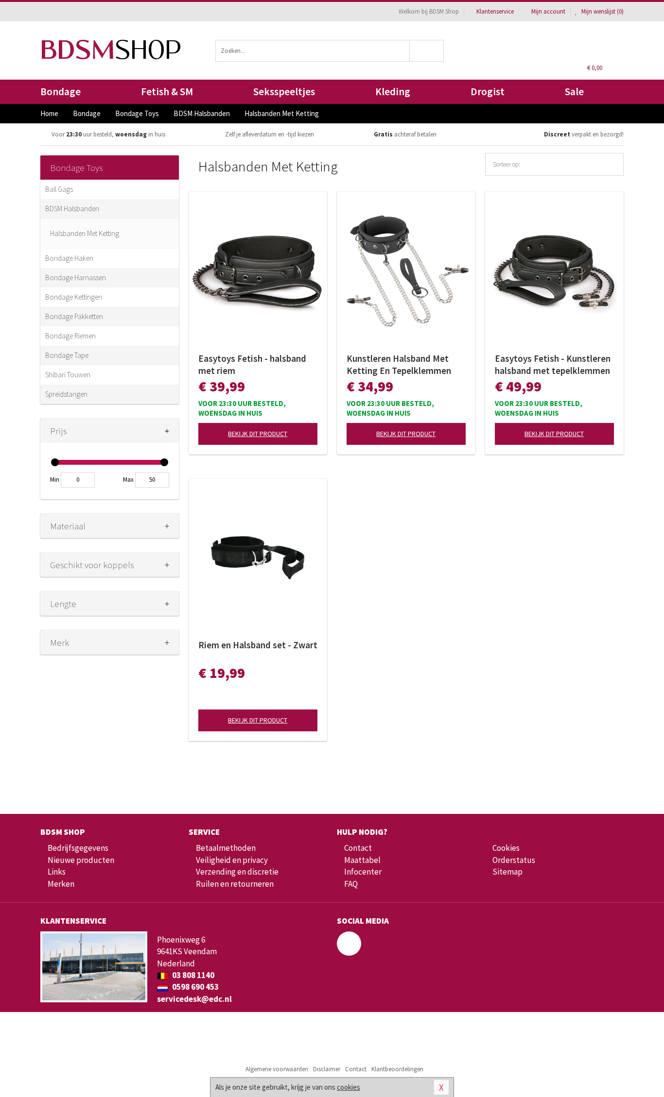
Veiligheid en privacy (232, 860)
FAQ (351, 883)
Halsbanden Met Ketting (84, 233)
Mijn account (548, 11)
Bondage (60, 91)
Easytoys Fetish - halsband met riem (252, 364)
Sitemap (507, 871)
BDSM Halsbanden (72, 208)
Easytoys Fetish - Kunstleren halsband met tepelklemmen (553, 364)
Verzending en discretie (237, 871)
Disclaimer (326, 1069)
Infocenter (363, 871)
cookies (348, 1087)
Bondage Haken (69, 258)
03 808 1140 (192, 975)
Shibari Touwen (67, 374)
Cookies (506, 848)
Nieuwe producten (81, 860)
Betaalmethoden (226, 848)
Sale (574, 91)
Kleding (392, 91)
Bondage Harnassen (75, 277)
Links (57, 871)
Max (128, 479)
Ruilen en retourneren (235, 883)
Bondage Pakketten (74, 316)
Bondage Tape (66, 355)
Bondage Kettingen (73, 297)
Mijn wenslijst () (602, 11)
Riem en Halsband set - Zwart (257, 645)
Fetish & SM (167, 91)
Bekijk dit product (257, 433)
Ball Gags (59, 189)
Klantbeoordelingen (397, 1069)
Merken (61, 883)
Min (54, 479)
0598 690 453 (195, 986)
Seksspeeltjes (284, 91)
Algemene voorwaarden (276, 1069)
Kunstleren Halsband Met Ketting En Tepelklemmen (399, 364)
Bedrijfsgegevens (78, 848)
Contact (358, 848)
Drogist (488, 91)
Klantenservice (495, 11)
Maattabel (362, 860)
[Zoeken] (427, 51)
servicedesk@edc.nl (194, 999)
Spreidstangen (66, 394)
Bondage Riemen (70, 335)
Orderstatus (513, 860)
